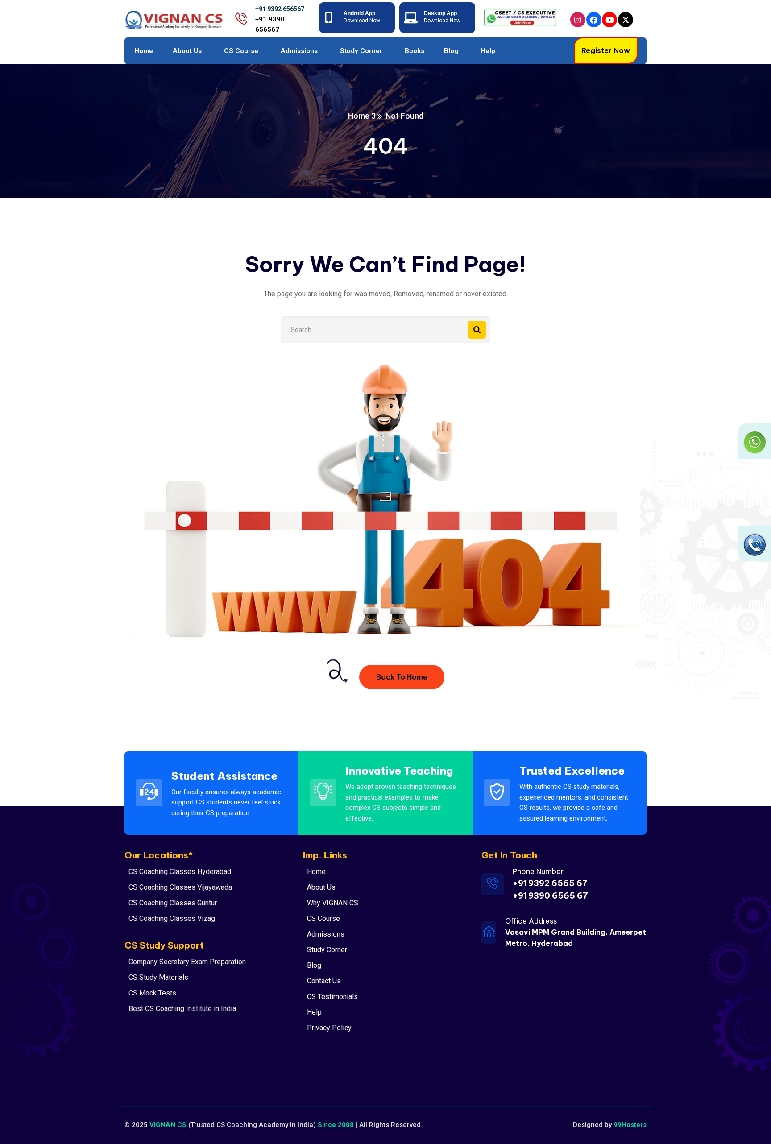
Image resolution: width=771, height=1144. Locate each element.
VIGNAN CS (168, 1125)
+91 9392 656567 (279, 8)
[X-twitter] (625, 19)
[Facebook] (593, 19)
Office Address (531, 920)
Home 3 (362, 115)
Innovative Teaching (399, 770)
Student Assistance (224, 776)
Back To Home (401, 676)
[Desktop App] (409, 17)
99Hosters (630, 1125)
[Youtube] (609, 19)
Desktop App (440, 13)
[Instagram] (577, 19)
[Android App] (329, 17)
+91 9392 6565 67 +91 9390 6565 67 (550, 889)
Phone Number (538, 871)
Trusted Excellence (572, 770)
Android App (359, 13)
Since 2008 (336, 1125)
